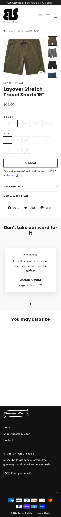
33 (17, 150)
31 (46, 140)
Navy (49, 123)
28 (7, 150)
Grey (24, 123)
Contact (8, 440)
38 (26, 140)
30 (36, 140)
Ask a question (15, 196)
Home (6, 30)
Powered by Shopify (42, 513)
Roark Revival (13, 83)
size (6, 133)
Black (36, 123)
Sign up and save (19, 453)
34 (26, 150)
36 (7, 140)
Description (13, 186)
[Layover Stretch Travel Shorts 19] (5, 385)
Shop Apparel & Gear (16, 434)
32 (17, 140)
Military (10, 123)
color (8, 117)
